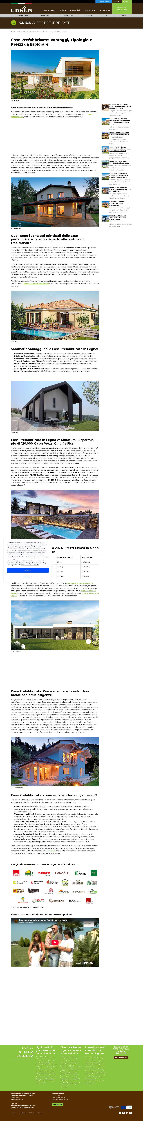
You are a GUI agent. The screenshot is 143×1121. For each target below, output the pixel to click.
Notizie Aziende (45, 15)
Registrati (116, 2)
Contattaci (57, 1104)
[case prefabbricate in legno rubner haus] (55, 202)
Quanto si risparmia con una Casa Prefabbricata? (119, 162)
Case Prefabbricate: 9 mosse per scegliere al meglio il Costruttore (118, 175)
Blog (107, 15)
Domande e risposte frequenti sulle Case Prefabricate (117, 217)
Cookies (31, 1112)
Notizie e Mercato (23, 15)
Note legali (22, 1112)
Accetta (27, 570)
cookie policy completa (30, 565)
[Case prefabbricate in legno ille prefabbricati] (55, 761)
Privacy (13, 1112)
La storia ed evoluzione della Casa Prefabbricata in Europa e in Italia (120, 106)
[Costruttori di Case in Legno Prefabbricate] (55, 887)
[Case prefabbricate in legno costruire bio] (55, 625)
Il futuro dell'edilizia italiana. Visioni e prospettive (117, 203)
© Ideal (39, 1112)
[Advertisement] (55, 136)
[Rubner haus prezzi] (55, 514)
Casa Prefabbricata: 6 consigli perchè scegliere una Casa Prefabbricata (119, 120)
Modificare (27, 577)
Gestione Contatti (103, 2)
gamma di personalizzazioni (80, 583)
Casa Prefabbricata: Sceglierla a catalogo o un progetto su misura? (119, 149)
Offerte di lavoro (89, 15)
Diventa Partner (121, 1057)
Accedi (127, 2)
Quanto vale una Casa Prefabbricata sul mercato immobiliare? (120, 189)
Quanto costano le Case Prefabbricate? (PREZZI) (119, 133)
